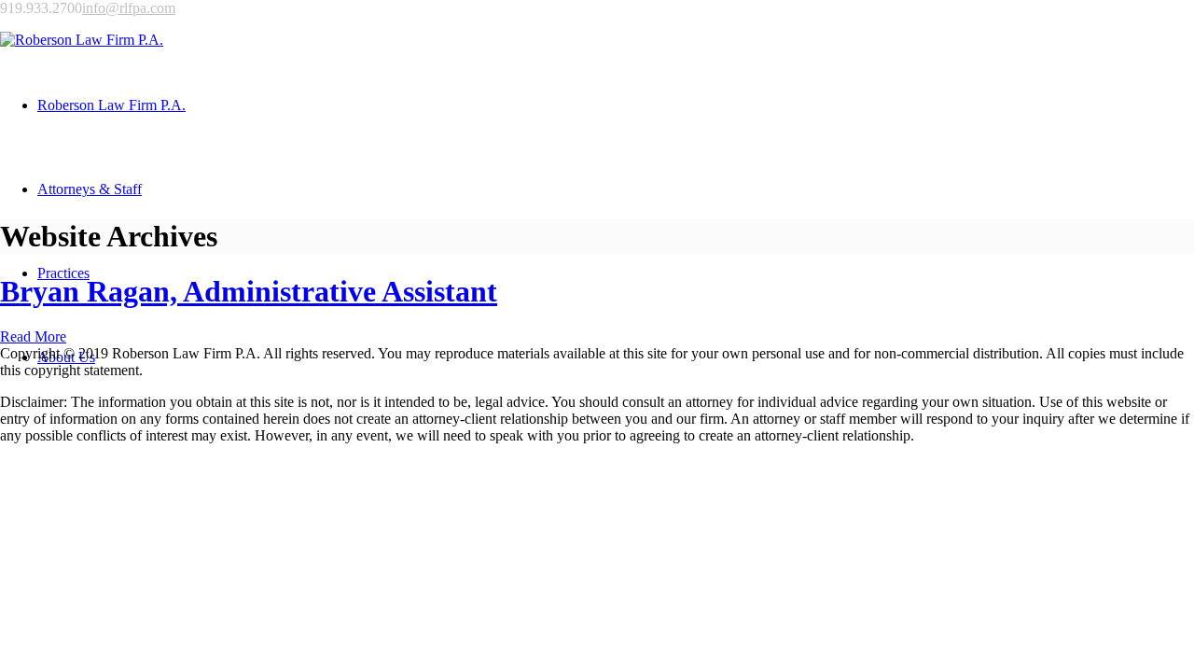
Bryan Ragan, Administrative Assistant (248, 291)
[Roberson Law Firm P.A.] (81, 40)
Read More (33, 336)
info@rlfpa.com (128, 8)
